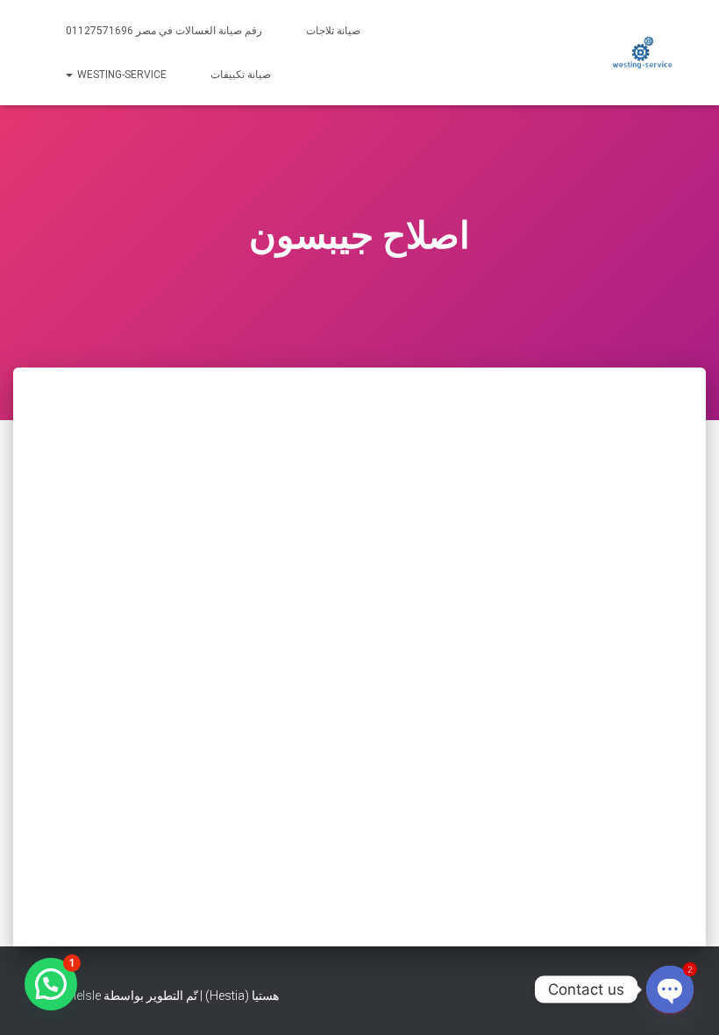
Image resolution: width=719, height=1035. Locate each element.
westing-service (121, 74)
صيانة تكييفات (240, 74)
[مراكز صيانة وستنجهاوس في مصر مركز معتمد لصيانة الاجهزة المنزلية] (642, 53)
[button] (51, 984)
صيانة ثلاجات (333, 31)
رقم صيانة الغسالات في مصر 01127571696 (164, 31)
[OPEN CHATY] (670, 989)
